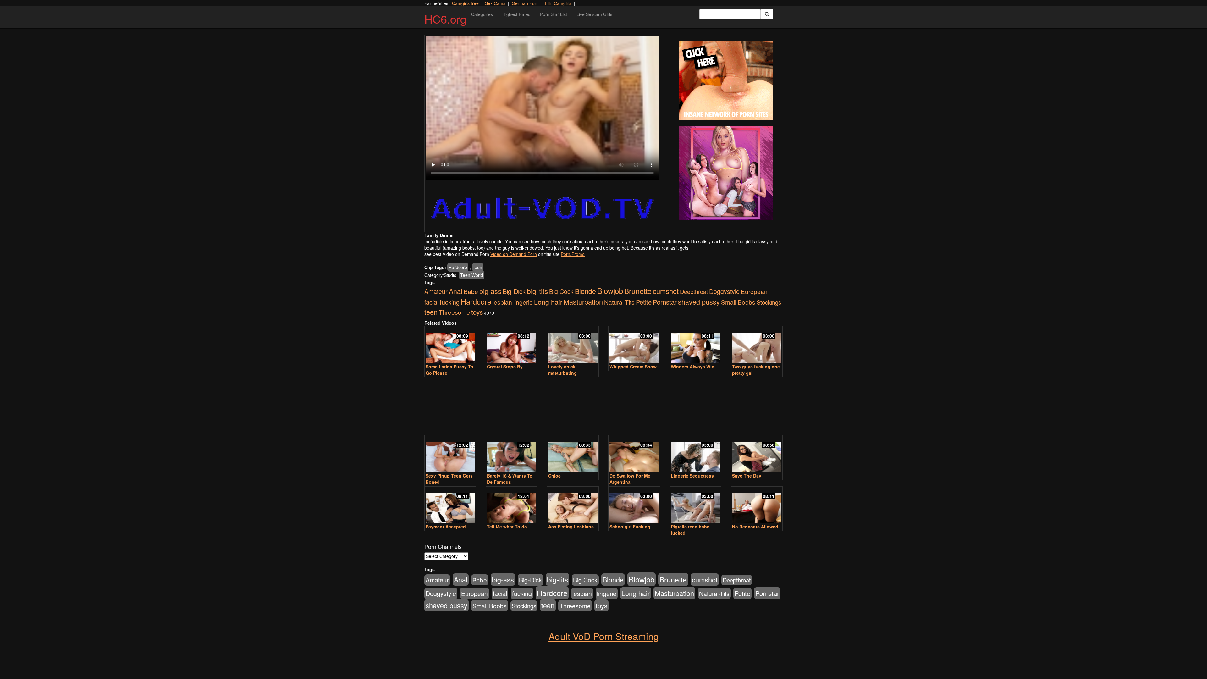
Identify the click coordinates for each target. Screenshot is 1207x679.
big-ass (490, 291)
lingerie (523, 302)
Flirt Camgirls (558, 3)
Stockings (769, 302)
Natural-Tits (619, 302)
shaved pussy (699, 301)
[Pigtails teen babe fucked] (695, 506)
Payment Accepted (446, 526)
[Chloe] (573, 454)
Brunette (638, 291)
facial (431, 302)
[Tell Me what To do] (511, 506)
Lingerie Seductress (692, 475)
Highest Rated (516, 14)
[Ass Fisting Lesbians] (573, 506)
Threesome (454, 312)
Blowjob (610, 290)
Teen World (471, 275)
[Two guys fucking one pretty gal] (756, 345)
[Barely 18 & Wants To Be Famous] (511, 454)
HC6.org (445, 19)
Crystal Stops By (505, 366)
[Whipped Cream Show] (634, 345)
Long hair (548, 301)
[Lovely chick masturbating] (573, 345)
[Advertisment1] (726, 80)
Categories (482, 14)
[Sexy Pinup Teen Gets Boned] (450, 454)
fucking (450, 301)
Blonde (585, 291)
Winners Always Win (692, 366)
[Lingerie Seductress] (695, 454)
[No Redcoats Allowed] (756, 506)
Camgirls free (465, 3)
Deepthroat (694, 291)
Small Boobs (738, 302)
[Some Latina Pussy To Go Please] (450, 345)
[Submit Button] (767, 14)
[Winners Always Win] (695, 345)
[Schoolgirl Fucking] (634, 506)
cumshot (666, 291)
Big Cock (561, 291)
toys (477, 312)
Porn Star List (553, 14)
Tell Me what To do (507, 526)
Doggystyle (724, 291)
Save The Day (746, 475)
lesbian (502, 302)
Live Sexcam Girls (594, 14)
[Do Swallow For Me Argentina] (634, 454)
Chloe (554, 475)
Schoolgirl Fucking (629, 526)
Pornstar (665, 301)
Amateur (436, 291)
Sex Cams (495, 3)
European (754, 291)
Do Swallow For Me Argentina (629, 478)
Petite (644, 301)
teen (477, 267)
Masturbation (583, 301)
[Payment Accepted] (450, 506)
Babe (471, 291)
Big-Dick (514, 291)
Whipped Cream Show (633, 366)
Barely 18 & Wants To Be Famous (509, 478)
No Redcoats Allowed (755, 526)
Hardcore (458, 267)
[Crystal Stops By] (511, 345)
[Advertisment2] (726, 173)
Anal (455, 291)
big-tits (537, 291)
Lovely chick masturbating (562, 369)
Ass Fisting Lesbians (571, 526)
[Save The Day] (756, 454)
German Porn (525, 3)
